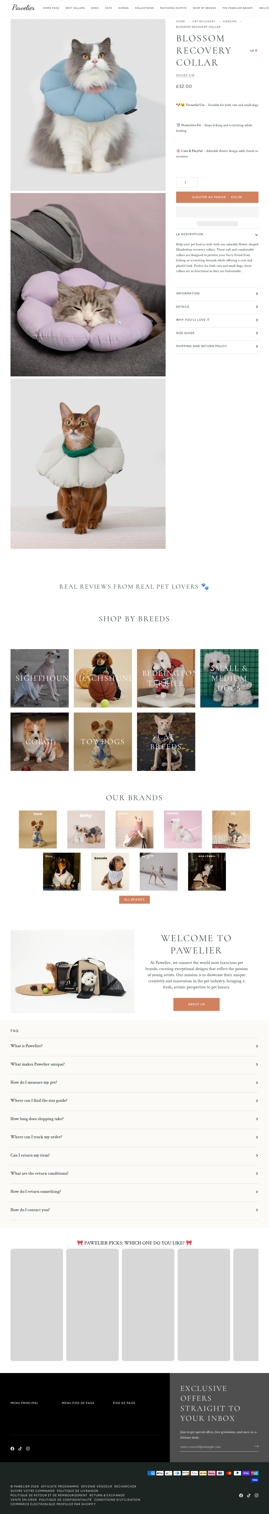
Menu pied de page (78, 1403)
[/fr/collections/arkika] (134, 829)
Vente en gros (24, 1500)
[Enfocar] (18, 183)
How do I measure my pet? (34, 1082)
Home (180, 21)
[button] (95, 8)
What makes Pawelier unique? (38, 1064)
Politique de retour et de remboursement (49, 1495)
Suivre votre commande (33, 1491)
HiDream (230, 21)
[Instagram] (28, 1449)
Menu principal (24, 1403)
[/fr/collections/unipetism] (183, 829)
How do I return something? (36, 1191)
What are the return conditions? (40, 1173)
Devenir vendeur (96, 1486)
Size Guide (185, 333)
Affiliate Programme (60, 1486)
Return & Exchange (107, 1495)
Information (188, 293)
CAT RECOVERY (204, 21)
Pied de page (124, 1403)
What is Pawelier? (27, 1046)
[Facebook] (12, 1449)
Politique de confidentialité (65, 1500)
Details (183, 307)
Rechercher (125, 1486)
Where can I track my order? (36, 1137)
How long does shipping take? (37, 1119)
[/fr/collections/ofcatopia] (207, 872)
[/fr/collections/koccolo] (110, 872)
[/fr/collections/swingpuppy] (231, 829)
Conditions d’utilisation (117, 1500)
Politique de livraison (77, 1491)
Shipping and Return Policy (201, 346)
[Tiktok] (20, 1449)
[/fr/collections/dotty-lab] (86, 829)
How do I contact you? (30, 1210)
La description (189, 234)
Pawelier (22, 1486)
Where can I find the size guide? (39, 1100)
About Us (196, 1004)
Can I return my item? (30, 1155)
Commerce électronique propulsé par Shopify (53, 1504)
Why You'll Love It (193, 320)
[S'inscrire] (255, 1446)
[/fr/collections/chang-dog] (62, 872)
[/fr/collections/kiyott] (38, 829)
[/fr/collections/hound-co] (159, 872)
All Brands (134, 899)
